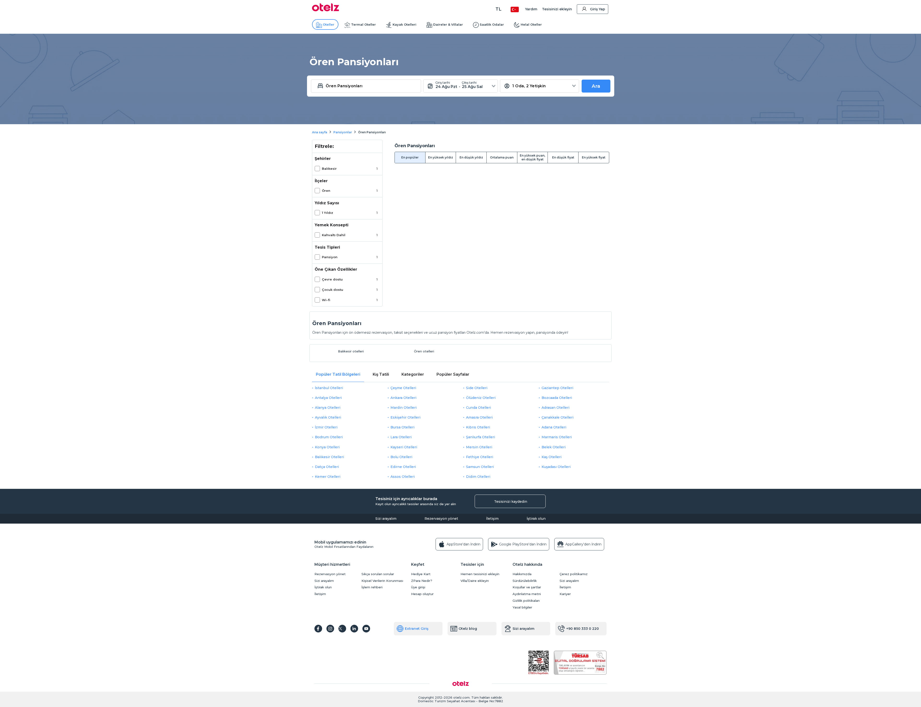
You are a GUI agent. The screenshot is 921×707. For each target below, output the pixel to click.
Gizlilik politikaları (526, 600)
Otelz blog (468, 628)
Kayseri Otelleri (403, 447)
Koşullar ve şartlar (527, 587)
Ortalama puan (502, 157)
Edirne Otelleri (403, 467)
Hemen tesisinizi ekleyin (479, 574)
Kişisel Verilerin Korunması (382, 581)
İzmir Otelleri (326, 427)
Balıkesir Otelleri (329, 457)
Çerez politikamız (574, 574)
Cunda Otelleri (478, 407)
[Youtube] (366, 628)
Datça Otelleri (327, 467)
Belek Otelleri (554, 447)
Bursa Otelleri (402, 427)
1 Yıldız (327, 213)
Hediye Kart (421, 574)
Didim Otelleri (478, 476)
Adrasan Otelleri (555, 407)
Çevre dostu (332, 279)
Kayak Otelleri (404, 24)
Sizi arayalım (385, 518)
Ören (326, 191)
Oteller (328, 24)
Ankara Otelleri (403, 398)
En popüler (410, 157)
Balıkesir (329, 168)
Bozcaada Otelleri (557, 398)
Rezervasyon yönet (441, 518)
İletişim (492, 518)
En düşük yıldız (471, 157)
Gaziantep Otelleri (557, 388)
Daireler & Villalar (448, 24)
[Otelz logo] (325, 10)
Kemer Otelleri (327, 476)
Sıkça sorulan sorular (377, 574)
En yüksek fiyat (593, 157)
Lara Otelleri (401, 437)
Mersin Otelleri (479, 447)
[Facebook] (318, 628)
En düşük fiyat (563, 157)
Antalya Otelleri (328, 398)
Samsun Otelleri (480, 467)
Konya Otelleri (327, 447)
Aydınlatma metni (527, 594)
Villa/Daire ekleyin (474, 581)
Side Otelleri (476, 388)
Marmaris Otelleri (557, 437)
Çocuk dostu (332, 290)
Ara (596, 86)
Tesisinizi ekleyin (557, 9)
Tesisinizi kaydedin (510, 501)
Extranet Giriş (416, 628)
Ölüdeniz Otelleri (481, 398)
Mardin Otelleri (403, 407)
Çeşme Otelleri (403, 388)
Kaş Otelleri (551, 457)
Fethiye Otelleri (479, 457)
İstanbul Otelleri (329, 388)
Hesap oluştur (422, 594)
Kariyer (565, 594)
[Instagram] (330, 628)
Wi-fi (326, 300)
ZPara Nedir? (421, 581)
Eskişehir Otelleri (405, 417)
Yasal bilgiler (522, 607)
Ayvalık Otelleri (328, 417)
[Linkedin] (354, 628)
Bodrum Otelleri (329, 437)
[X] (342, 628)
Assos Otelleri (402, 476)
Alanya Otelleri (327, 407)
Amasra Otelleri (479, 417)
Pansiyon (329, 257)
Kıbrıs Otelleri (478, 427)
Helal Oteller (531, 24)
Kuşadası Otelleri (556, 467)
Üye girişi (418, 587)
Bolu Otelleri (401, 457)
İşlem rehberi (372, 587)
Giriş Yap (597, 9)
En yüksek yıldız (440, 157)
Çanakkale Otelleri (557, 417)
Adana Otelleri (554, 427)
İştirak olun (536, 518)
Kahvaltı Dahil (333, 235)
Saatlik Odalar (492, 24)
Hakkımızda (522, 574)
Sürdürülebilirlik (525, 581)
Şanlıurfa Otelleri (480, 437)
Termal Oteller (363, 24)
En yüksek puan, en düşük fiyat (532, 157)
